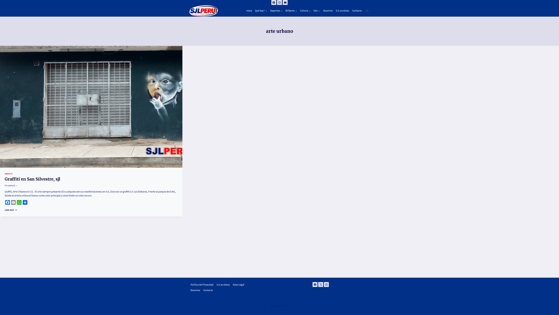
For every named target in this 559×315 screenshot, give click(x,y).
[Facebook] (273, 2)
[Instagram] (279, 2)
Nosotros (328, 10)
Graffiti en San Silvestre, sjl (32, 179)
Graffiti (9, 174)
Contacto (357, 10)
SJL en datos (342, 10)
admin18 (11, 185)
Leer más (11, 210)
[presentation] (91, 107)
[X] (320, 284)
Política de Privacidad (202, 284)
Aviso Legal (238, 284)
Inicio (249, 10)
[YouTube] (285, 2)
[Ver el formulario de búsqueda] (367, 10)
